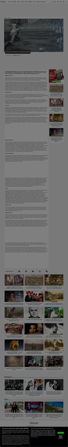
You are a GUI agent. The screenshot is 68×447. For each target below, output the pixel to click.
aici (12, 440)
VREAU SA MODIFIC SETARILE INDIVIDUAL (60, 437)
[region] (34, 437)
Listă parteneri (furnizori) (35, 437)
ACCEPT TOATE (61, 432)
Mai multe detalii (7, 433)
